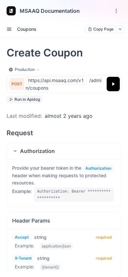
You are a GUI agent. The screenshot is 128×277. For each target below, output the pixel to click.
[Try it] (113, 84)
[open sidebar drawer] (9, 29)
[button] (64, 151)
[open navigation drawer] (116, 11)
